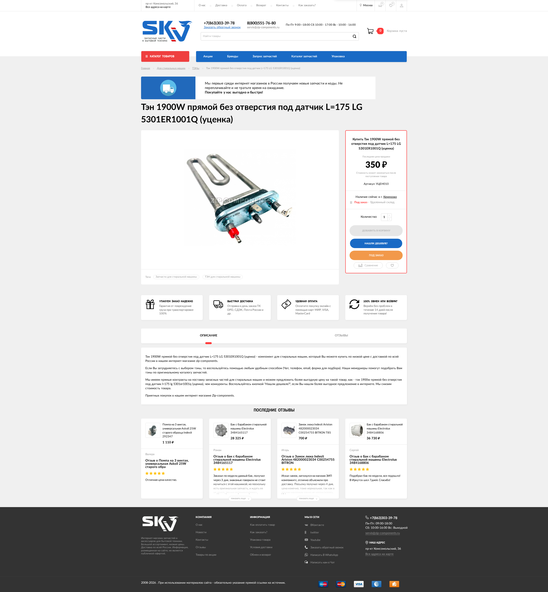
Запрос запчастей (265, 56)
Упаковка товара (260, 540)
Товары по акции (206, 555)
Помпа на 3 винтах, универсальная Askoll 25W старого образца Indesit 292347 (179, 430)
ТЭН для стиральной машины (222, 276)
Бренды (232, 56)
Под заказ (376, 255)
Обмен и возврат (260, 555)
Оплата (241, 5)
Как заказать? (307, 5)
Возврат (261, 5)
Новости (201, 532)
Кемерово (390, 196)
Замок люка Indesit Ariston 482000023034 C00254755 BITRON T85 (315, 428)
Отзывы (201, 547)
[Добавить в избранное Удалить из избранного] (392, 265)
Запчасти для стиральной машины (176, 276)
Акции (208, 56)
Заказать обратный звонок (222, 27)
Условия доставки (261, 547)
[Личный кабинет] (401, 5)
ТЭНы (195, 68)
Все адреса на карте (158, 7)
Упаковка (338, 56)
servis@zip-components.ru (263, 27)
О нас (202, 5)
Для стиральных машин (171, 68)
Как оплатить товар (262, 525)
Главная (145, 68)
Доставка (221, 5)
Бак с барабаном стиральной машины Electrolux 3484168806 (385, 428)
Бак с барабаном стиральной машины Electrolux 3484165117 (249, 428)
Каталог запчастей (304, 56)
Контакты (282, 5)
